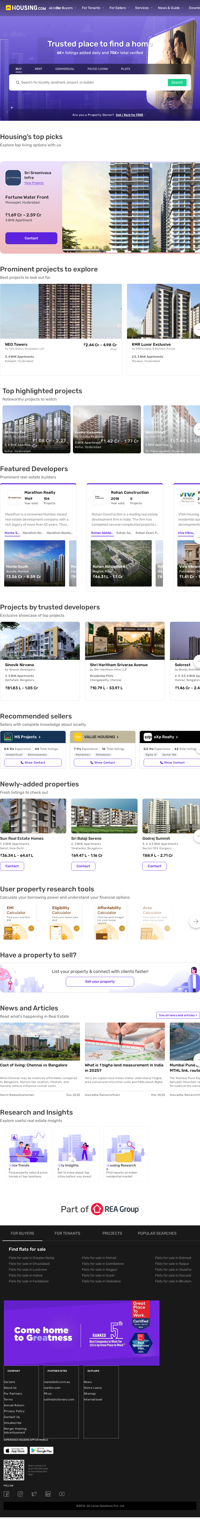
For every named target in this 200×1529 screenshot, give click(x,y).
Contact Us (12, 1417)
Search (177, 82)
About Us (10, 1387)
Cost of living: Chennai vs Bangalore (33, 1065)
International (93, 1399)
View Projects (34, 183)
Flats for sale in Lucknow (28, 1270)
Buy (19, 69)
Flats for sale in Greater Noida (31, 1258)
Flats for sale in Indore (26, 1275)
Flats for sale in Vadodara (101, 1281)
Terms (8, 1399)
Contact (31, 238)
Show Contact (35, 762)
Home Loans (93, 1387)
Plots (125, 69)
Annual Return (14, 1405)
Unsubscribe (12, 1423)
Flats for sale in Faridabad (28, 1281)
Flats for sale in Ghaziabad (29, 1264)
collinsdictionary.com (59, 1399)
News (88, 1382)
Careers (9, 1382)
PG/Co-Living (98, 69)
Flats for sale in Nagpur (99, 1270)
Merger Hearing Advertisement (15, 1430)
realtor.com (52, 1387)
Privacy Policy (14, 1411)
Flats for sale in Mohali (99, 1258)
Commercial (64, 69)
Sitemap (90, 1393)
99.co (47, 1393)
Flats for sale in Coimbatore (103, 1264)
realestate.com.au (57, 1382)
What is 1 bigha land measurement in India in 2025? (124, 1068)
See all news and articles (178, 1015)
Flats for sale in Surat (98, 1275)
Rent (38, 69)
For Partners (13, 1393)
